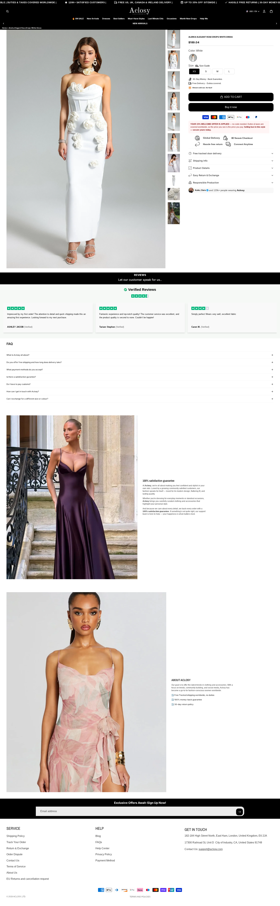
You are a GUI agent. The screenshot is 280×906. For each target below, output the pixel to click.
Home (4, 28)
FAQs (98, 842)
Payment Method (105, 860)
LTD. (24, 896)
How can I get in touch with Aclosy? (22, 391)
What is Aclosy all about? (17, 355)
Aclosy (17, 896)
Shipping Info (200, 160)
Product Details (201, 168)
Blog (98, 836)
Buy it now (231, 107)
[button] (174, 39)
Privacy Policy (103, 854)
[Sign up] (239, 812)
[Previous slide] (3, 23)
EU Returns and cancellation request (27, 878)
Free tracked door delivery (207, 153)
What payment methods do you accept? (24, 369)
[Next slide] (276, 23)
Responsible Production (206, 182)
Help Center (102, 848)
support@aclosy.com (211, 849)
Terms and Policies (140, 897)
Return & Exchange (17, 848)
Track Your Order (16, 842)
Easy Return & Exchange (206, 175)
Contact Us (12, 860)
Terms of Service (16, 866)
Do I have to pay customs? (18, 384)
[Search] (7, 11)
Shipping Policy (15, 836)
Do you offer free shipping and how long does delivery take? (34, 362)
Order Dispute (14, 854)
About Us (11, 872)
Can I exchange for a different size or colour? (27, 399)
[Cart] (271, 11)
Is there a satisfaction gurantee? (21, 377)
